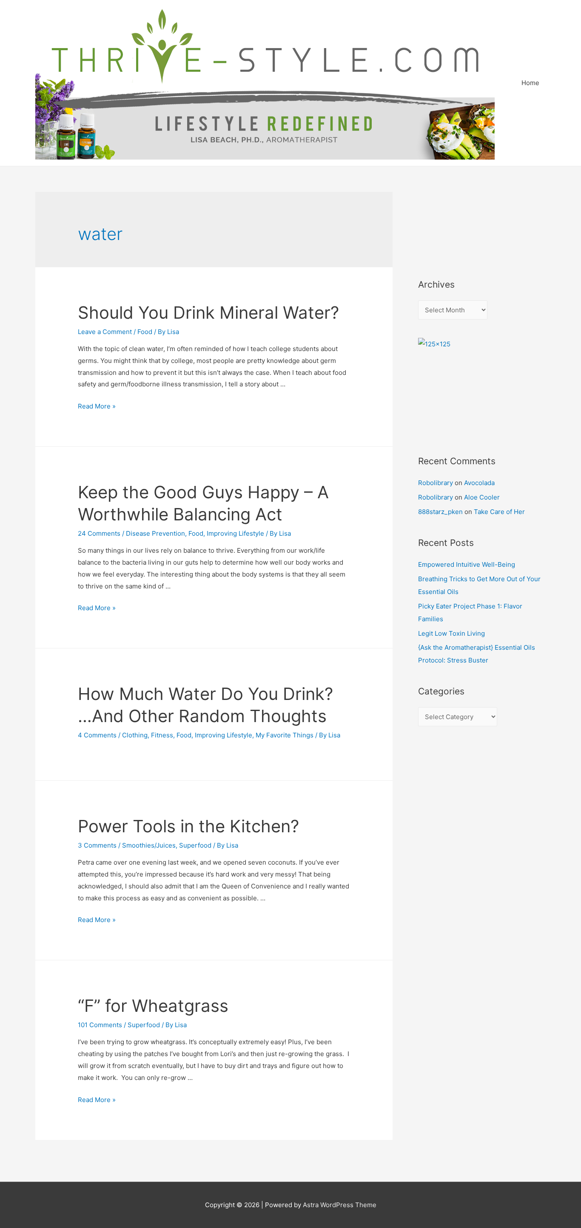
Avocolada (479, 483)
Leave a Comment (105, 332)
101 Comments (100, 1025)
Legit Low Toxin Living (451, 633)
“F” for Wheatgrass (153, 1005)
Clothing (135, 735)
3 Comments (97, 845)
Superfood (195, 845)
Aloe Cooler (482, 497)
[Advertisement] (456, 224)
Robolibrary (435, 483)
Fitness (162, 735)
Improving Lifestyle (235, 533)
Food (144, 332)
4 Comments (97, 735)
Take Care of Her (499, 512)
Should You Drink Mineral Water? (208, 312)
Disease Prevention (155, 533)
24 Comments (99, 533)
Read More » (97, 406)
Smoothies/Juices (149, 845)
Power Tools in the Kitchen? (188, 826)
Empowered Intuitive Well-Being (466, 564)
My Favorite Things (284, 735)
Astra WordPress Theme (339, 1205)
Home (530, 83)
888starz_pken (440, 512)
